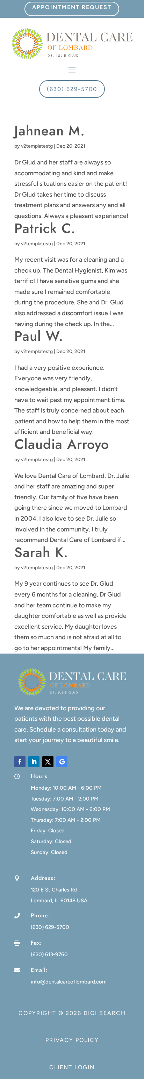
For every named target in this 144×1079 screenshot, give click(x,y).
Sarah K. (41, 552)
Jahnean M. (49, 131)
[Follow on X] (47, 761)
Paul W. (38, 336)
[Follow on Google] (61, 761)
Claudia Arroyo (61, 444)
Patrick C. (44, 228)
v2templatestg (37, 146)
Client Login (72, 1067)
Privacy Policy (72, 1040)
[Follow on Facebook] (20, 761)
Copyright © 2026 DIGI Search (72, 1013)
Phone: (40, 915)
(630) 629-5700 (72, 89)
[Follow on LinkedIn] (33, 761)
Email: (39, 970)
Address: (43, 878)
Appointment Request (71, 7)
